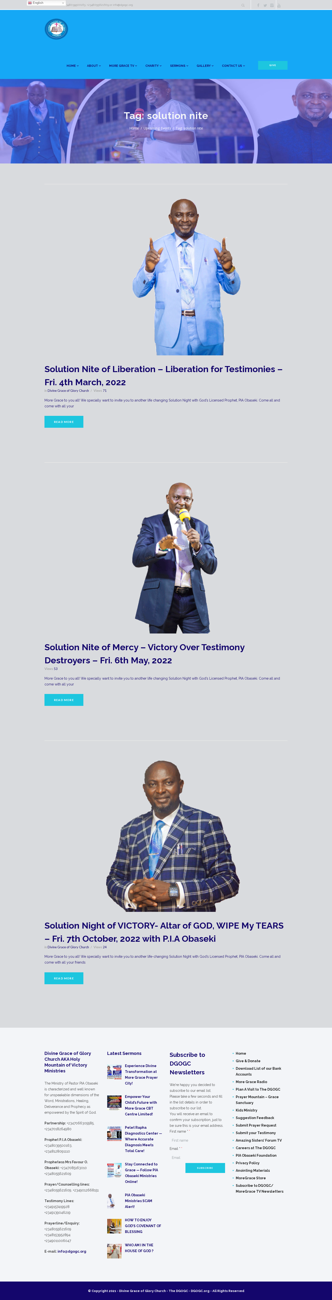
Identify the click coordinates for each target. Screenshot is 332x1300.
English (37, 3)
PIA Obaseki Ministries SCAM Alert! (138, 1201)
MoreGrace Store (251, 1178)
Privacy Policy (248, 1163)
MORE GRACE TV (121, 66)
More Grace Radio (251, 1082)
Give (272, 65)
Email (175, 1149)
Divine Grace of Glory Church (68, 391)
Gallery (204, 66)
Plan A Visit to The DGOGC (258, 1089)
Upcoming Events (157, 128)
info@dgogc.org (123, 5)
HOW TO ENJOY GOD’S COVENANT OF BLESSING (143, 1226)
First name (179, 1131)
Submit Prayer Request (256, 1125)
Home (71, 66)
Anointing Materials (253, 1170)
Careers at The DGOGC (256, 1148)
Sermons (177, 66)
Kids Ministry (246, 1110)
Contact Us (232, 66)
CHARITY (152, 66)
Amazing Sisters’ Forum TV (259, 1140)
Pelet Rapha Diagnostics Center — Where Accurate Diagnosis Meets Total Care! (143, 1139)
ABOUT (92, 66)
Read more (64, 422)
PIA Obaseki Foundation (256, 1155)
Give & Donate (248, 1061)
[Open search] (243, 5)
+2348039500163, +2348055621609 (86, 5)
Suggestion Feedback (255, 1118)
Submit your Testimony (256, 1133)
